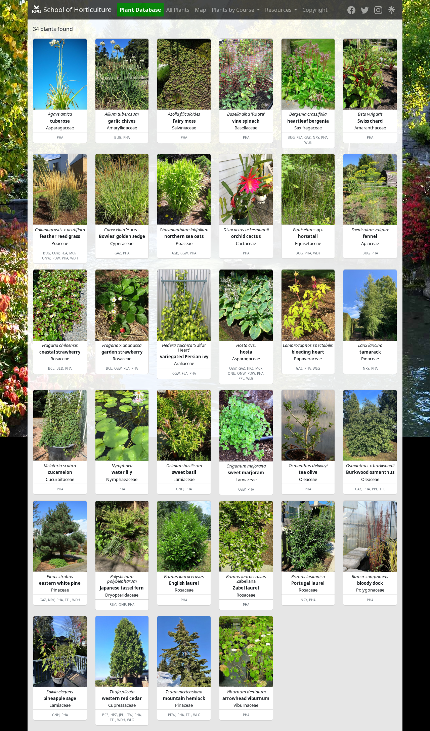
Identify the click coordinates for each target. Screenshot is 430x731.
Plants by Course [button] (234, 9)
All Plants (177, 9)
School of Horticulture (77, 9)
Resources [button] (279, 9)
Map (200, 9)
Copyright (315, 9)
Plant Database (140, 9)
